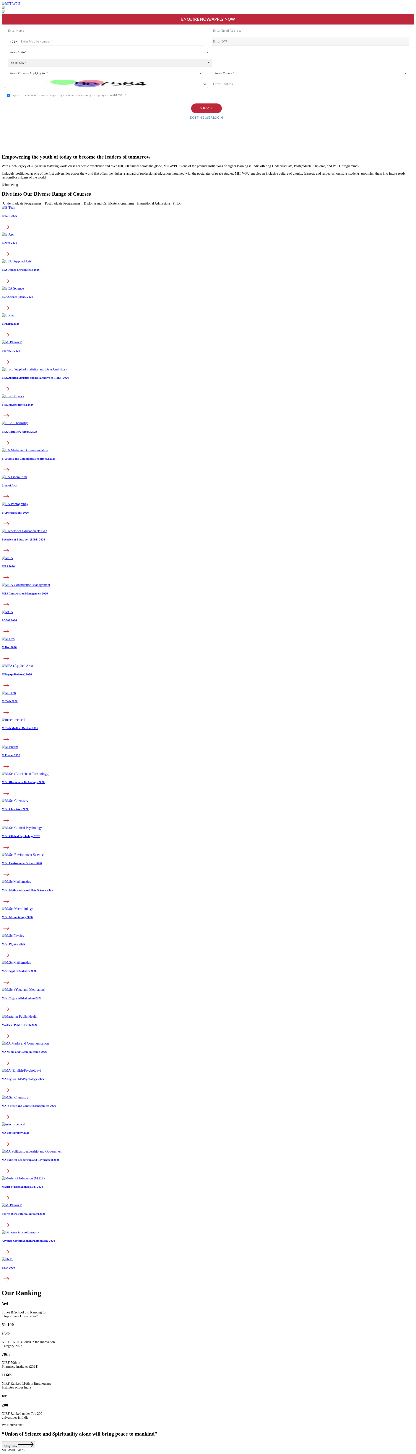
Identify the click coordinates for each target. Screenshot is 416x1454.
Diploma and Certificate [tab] (109, 203)
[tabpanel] (208, 381)
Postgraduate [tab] (62, 203)
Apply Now (10, 1446)
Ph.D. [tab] (177, 203)
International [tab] (154, 203)
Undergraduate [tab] (22, 203)
